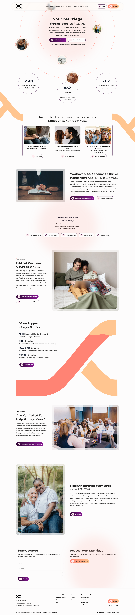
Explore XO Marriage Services (84, 198)
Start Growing (69, 156)
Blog (57, 602)
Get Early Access (100, 156)
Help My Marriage (60, 40)
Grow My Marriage (78, 40)
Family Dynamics (71, 235)
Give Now (78, 514)
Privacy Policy (101, 612)
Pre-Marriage (105, 235)
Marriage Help (50, 6)
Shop (86, 6)
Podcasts (81, 6)
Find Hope (39, 156)
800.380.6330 (22, 600)
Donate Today (29, 364)
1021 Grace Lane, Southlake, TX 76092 (28, 605)
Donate (115, 6)
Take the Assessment (81, 561)
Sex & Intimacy (88, 235)
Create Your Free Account (29, 296)
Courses (68, 6)
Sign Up (25, 579)
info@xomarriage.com (24, 603)
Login (103, 6)
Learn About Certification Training (32, 444)
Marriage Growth (60, 6)
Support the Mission (107, 198)
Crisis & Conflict (53, 235)
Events (75, 6)
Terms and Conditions (112, 612)
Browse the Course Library (30, 302)
